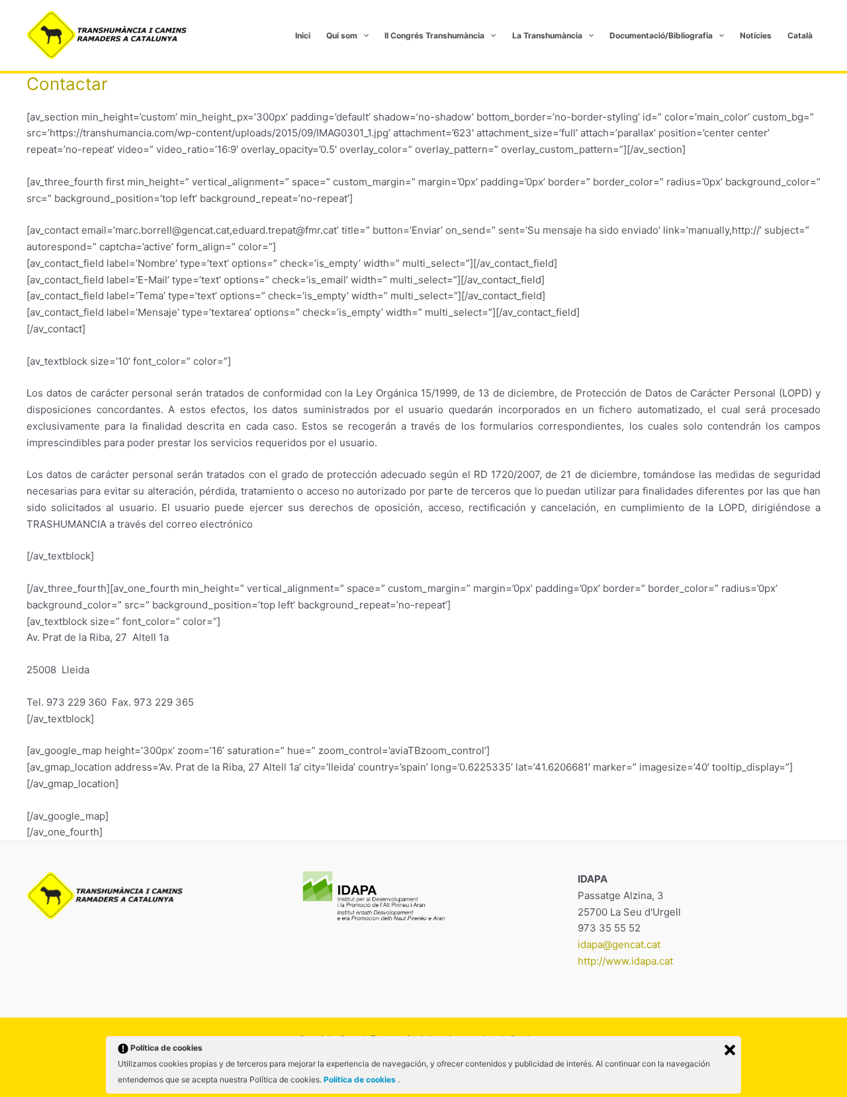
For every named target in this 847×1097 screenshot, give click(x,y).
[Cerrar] (730, 1050)
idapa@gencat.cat (619, 944)
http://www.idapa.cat (625, 961)
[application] (363, 36)
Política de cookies (361, 1079)
